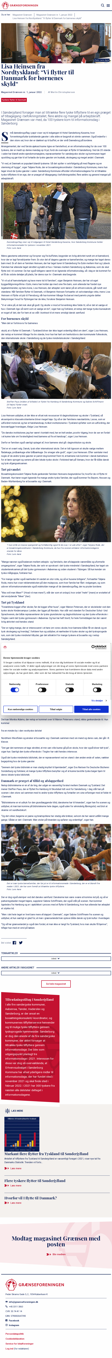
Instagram (13, 1325)
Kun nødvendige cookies (20, 709)
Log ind (9, 1348)
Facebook (13, 1320)
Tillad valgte (56, 709)
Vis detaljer (97, 700)
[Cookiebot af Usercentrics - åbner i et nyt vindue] (96, 647)
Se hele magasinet (56, 984)
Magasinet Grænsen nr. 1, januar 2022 (54, 15)
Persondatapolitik (15, 1334)
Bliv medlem (59, 1254)
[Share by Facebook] (14, 943)
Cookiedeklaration (15, 1338)
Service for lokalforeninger (20, 1343)
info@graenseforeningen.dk (23, 1302)
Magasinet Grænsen (22, 15)
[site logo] (20, 5)
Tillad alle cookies (91, 709)
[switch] (42, 690)
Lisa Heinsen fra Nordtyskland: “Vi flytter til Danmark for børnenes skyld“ (47, 18)
